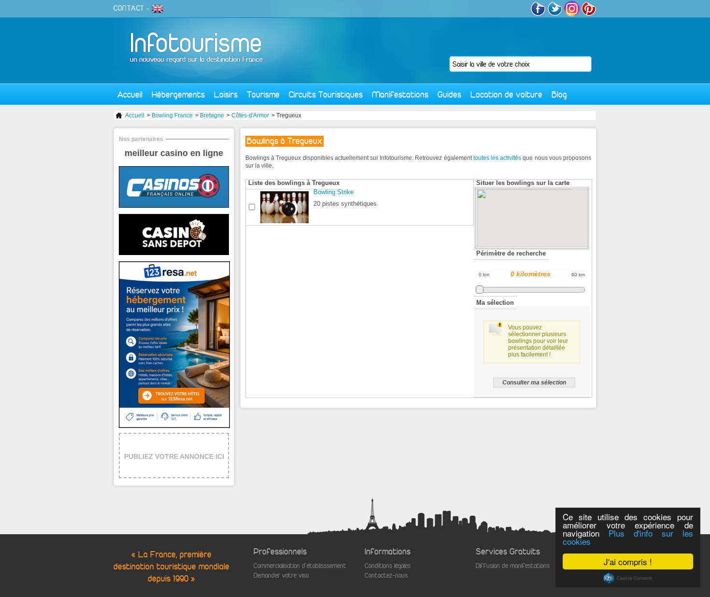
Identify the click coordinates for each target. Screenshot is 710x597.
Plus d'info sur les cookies (628, 537)
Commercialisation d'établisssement (300, 566)
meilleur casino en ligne (174, 153)
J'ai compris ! (628, 561)
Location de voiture (506, 94)
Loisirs (226, 94)
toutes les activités (497, 158)
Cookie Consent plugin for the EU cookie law (628, 578)
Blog (559, 94)
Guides (449, 94)
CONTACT (129, 8)
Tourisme (263, 94)
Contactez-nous (386, 575)
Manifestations (400, 94)
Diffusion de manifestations (513, 566)
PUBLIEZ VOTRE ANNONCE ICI (174, 456)
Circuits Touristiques (326, 94)
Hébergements (178, 94)
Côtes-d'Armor (250, 115)
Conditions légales (388, 566)
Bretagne (212, 115)
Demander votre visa (281, 575)
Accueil (129, 94)
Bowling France (172, 115)
